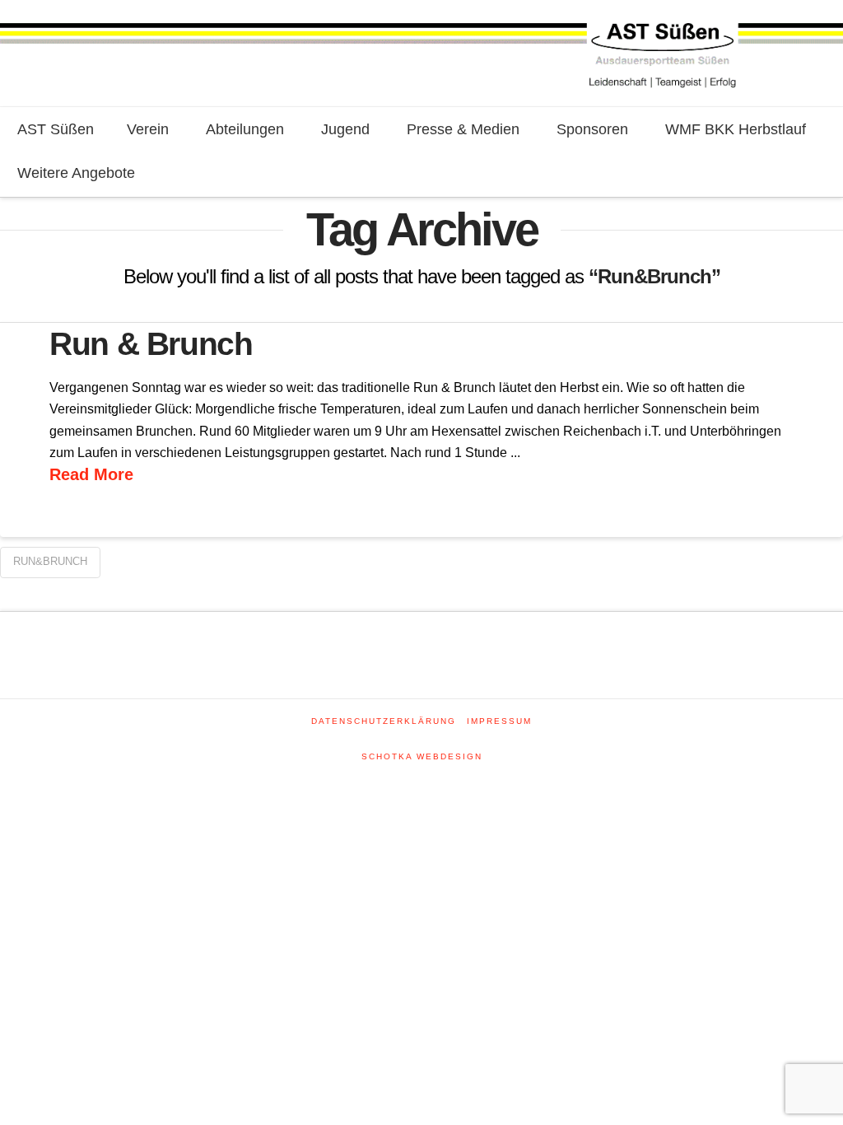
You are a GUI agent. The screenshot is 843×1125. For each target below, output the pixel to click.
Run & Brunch (151, 344)
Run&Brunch (50, 561)
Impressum (499, 721)
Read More (91, 474)
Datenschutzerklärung (383, 721)
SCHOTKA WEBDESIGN (421, 756)
